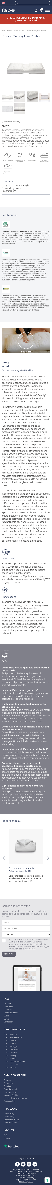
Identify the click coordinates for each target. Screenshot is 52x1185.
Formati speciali (10, 1092)
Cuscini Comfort (10, 1043)
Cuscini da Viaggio (10, 1047)
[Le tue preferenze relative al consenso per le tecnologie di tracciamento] (47, 1180)
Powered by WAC (26, 1182)
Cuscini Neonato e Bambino (14, 1062)
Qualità (6, 1016)
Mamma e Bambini (11, 1095)
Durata (6, 1019)
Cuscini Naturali (9, 1059)
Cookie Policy (9, 1117)
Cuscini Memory (10, 1056)
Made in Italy (8, 1007)
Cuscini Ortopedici (10, 1065)
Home (4, 31)
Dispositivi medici (10, 1089)
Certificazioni (8, 1022)
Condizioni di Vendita (11, 1120)
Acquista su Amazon (11, 121)
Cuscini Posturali (10, 1068)
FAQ (5, 1135)
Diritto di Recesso (10, 1123)
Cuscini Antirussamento (13, 1037)
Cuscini (9, 31)
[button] (4, 858)
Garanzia (7, 1138)
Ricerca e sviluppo (11, 1013)
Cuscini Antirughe (10, 1034)
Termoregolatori (10, 1101)
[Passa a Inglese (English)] (3, 3)
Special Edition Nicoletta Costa (15, 1098)
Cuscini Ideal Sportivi (11, 1049)
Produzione (8, 1010)
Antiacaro (7, 1080)
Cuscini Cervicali (19, 31)
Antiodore (7, 1086)
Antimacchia (8, 1083)
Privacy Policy (30, 949)
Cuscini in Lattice (10, 1053)
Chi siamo (7, 1004)
